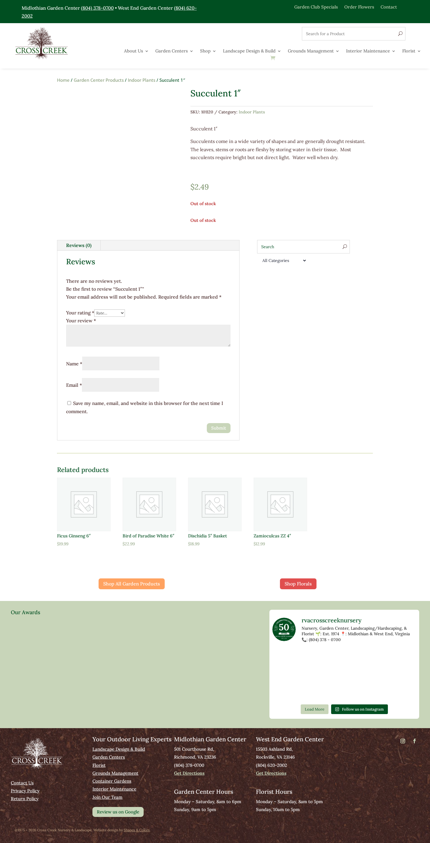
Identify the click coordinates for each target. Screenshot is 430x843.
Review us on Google (118, 812)
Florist (408, 51)
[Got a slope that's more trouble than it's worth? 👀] (315, 674)
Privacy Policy (25, 790)
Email (74, 385)
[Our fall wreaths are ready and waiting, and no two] (403, 657)
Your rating (80, 313)
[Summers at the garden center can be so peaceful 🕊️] (286, 674)
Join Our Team (107, 797)
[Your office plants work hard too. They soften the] (344, 657)
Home (63, 80)
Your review (81, 320)
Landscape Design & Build (249, 51)
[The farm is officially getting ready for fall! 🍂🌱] (373, 674)
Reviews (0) (79, 245)
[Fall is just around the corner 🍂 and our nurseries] (315, 691)
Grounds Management (311, 51)
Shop (205, 51)
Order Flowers (359, 6)
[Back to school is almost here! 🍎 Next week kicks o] (286, 691)
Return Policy (25, 798)
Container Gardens (111, 781)
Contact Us (22, 783)
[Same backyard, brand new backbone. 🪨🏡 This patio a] (286, 657)
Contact (389, 6)
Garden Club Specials (316, 6)
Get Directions (189, 773)
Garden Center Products (99, 80)
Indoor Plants (141, 80)
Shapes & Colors (137, 830)
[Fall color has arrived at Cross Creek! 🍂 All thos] (315, 657)
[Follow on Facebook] (414, 741)
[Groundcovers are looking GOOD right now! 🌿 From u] (403, 674)
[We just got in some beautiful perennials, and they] (373, 657)
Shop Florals (298, 584)
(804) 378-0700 (97, 8)
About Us (133, 51)
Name (74, 364)
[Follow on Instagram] (402, 741)
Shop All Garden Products (131, 584)
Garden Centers (171, 51)
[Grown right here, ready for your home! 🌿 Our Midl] (344, 674)
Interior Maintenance (368, 51)
